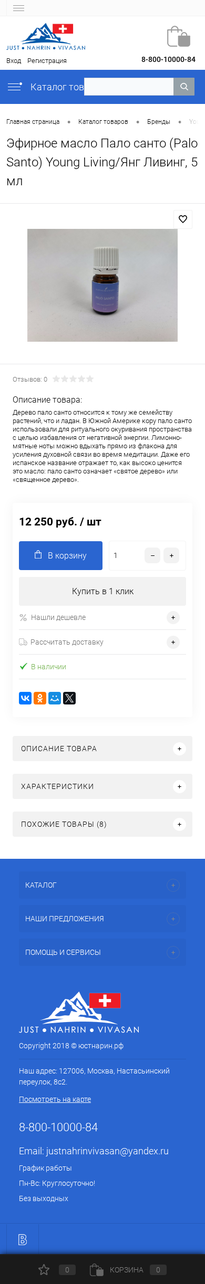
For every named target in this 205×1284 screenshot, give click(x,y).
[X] (69, 698)
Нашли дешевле (58, 617)
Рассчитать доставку (67, 642)
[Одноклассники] (40, 698)
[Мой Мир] (54, 698)
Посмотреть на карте (55, 1099)
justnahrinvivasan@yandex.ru (107, 1150)
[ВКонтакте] (25, 698)
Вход (13, 61)
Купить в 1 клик (103, 591)
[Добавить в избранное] (182, 219)
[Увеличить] (102, 285)
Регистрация (47, 61)
